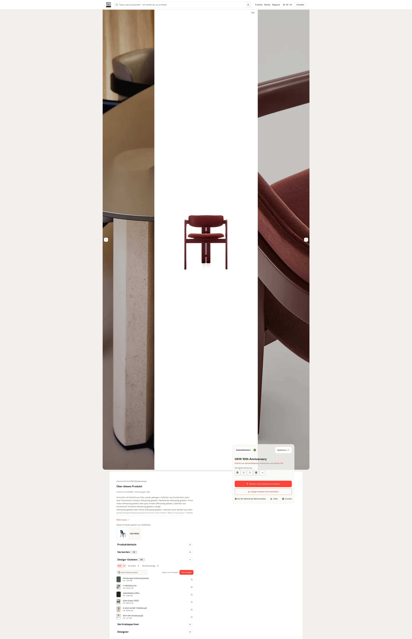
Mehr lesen (121, 519)
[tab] (121, 566)
